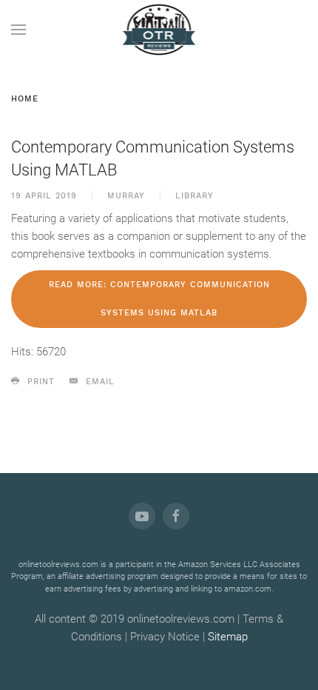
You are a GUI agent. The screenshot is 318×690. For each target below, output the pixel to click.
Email (98, 381)
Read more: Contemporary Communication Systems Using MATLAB (159, 299)
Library (194, 196)
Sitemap (228, 636)
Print (39, 381)
